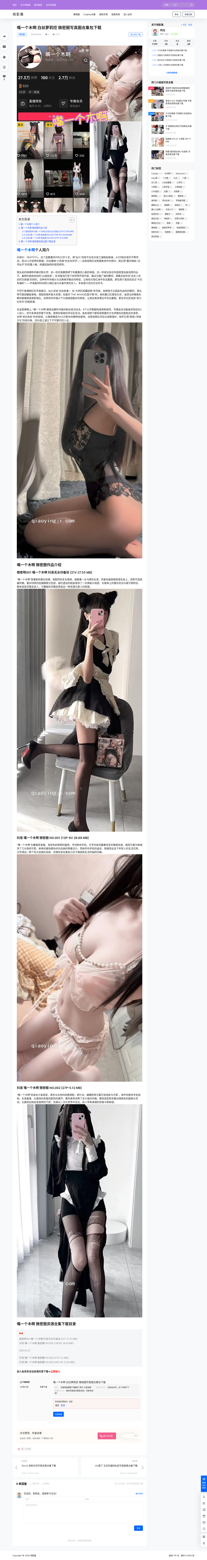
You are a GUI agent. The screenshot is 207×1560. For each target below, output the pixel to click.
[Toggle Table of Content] (70, 219)
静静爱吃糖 (182, 232)
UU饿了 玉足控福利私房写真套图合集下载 (116, 1465)
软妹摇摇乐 (183, 228)
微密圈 (22, 34)
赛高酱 (155, 228)
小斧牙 (181, 182)
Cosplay (156, 173)
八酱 (185, 178)
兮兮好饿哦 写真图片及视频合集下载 (169, 50)
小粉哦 (155, 187)
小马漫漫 (156, 191)
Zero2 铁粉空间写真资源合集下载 (39, 1465)
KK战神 (169, 173)
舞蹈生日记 (157, 223)
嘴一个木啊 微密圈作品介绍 (34, 228)
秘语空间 (156, 214)
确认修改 (139, 1494)
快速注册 (188, 14)
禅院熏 (183, 209)
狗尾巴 (179, 205)
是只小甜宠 (169, 196)
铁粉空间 (156, 232)
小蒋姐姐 (180, 187)
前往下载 (137, 34)
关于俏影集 (25, 5)
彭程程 (178, 191)
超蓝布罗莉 (168, 228)
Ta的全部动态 (171, 73)
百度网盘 (58, 1414)
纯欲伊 (168, 218)
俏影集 (33, 1555)
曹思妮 (182, 196)
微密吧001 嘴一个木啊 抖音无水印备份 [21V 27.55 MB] (49, 231)
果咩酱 (155, 200)
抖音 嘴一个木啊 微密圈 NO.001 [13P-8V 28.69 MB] (49, 234)
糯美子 (169, 214)
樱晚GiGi (156, 205)
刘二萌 (155, 182)
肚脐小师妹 (181, 218)
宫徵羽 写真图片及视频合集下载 (167, 55)
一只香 (167, 178)
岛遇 (167, 191)
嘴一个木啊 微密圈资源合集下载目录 (38, 241)
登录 (176, 14)
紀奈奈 (180, 214)
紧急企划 (156, 218)
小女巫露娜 (168, 182)
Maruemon (182, 173)
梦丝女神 (167, 200)
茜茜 (170, 223)
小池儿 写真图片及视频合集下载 (167, 65)
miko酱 (155, 178)
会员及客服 (51, 5)
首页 (15, 5)
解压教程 (38, 5)
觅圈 (179, 223)
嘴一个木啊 (26, 250)
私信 (190, 25)
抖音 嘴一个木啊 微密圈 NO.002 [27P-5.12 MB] (47, 238)
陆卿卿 (169, 232)
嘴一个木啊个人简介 (30, 224)
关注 (185, 25)
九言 (177, 178)
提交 (138, 1528)
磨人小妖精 (157, 209)
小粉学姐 (167, 187)
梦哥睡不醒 (182, 200)
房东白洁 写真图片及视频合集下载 (168, 60)
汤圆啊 (168, 205)
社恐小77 (171, 209)
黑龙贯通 (156, 236)
